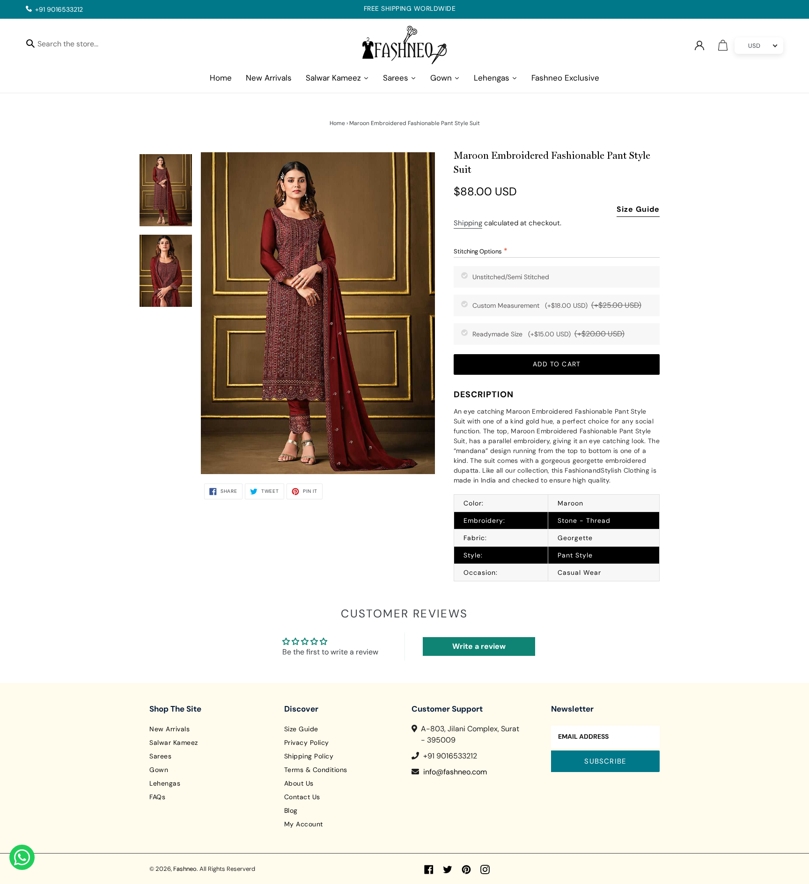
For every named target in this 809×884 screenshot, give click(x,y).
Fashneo (185, 869)
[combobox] (76, 45)
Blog (291, 810)
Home (337, 123)
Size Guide (638, 209)
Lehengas (164, 783)
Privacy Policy (306, 742)
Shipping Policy (309, 756)
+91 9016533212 (59, 9)
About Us (299, 783)
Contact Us (302, 797)
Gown (158, 769)
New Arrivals (169, 729)
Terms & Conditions (315, 769)
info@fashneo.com (455, 772)
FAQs (157, 797)
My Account (303, 824)
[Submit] (30, 43)
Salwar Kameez (173, 742)
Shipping (468, 223)
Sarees (160, 756)
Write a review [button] (479, 646)
